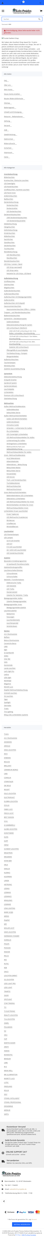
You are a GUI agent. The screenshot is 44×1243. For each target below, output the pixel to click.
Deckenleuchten (12, 205)
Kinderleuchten (9, 233)
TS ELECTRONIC (9, 1011)
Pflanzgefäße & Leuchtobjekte (17, 350)
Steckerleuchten (10, 246)
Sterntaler (7, 705)
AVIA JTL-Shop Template (29, 1235)
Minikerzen (11, 520)
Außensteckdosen (13, 322)
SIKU (5, 1035)
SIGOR (6, 995)
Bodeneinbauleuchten (12, 315)
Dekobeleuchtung (10, 224)
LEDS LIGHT (8, 987)
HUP (5, 1039)
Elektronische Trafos (14, 583)
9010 (5, 754)
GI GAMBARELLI (9, 825)
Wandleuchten (12, 258)
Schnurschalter (12, 576)
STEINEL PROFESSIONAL (12, 1102)
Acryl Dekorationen (13, 458)
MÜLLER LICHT (9, 928)
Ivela (5, 662)
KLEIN (6, 837)
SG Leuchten (8, 696)
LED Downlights (9, 183)
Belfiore (7, 637)
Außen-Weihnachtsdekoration (14, 406)
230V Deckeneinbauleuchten (17, 218)
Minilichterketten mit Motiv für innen (20, 505)
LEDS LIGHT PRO (10, 983)
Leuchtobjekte (9, 389)
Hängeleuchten (9, 227)
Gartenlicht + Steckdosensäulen (15, 319)
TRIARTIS (7, 991)
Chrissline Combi (13, 425)
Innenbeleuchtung (10, 174)
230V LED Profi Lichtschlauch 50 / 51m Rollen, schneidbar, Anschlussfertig (22, 332)
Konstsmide (8, 665)
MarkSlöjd (7, 681)
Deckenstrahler (12, 208)
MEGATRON (8, 853)
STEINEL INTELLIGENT (11, 1098)
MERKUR (7, 1110)
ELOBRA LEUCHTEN (11, 801)
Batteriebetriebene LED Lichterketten (20, 495)
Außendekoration (13, 409)
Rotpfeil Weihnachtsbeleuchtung (16, 690)
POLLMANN (8, 1027)
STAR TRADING (9, 1003)
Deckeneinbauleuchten (12, 214)
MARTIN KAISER (9, 1043)
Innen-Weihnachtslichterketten (15, 492)
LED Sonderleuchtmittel (15, 553)
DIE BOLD (7, 785)
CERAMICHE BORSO (11, 770)
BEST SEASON (9, 817)
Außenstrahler (9, 300)
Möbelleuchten (9, 236)
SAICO (6, 972)
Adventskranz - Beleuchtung (17, 464)
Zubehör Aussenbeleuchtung (14, 369)
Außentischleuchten (11, 359)
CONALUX (7, 778)
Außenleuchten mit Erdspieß (14, 303)
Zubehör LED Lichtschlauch (19, 347)
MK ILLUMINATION (10, 1075)
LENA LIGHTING (9, 908)
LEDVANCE (8, 896)
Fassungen (10, 617)
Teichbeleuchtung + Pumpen (17, 353)
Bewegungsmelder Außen (13, 598)
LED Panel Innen (10, 193)
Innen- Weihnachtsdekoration (14, 455)
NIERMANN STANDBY (11, 936)
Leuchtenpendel (12, 623)
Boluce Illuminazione (11, 640)
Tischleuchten (9, 249)
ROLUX (6, 1090)
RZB (5, 968)
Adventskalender (13, 461)
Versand (34, 1219)
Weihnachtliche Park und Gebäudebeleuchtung (16, 448)
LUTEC (6, 1082)
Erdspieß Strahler (10, 380)
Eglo (5, 650)
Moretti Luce (8, 687)
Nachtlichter (8, 239)
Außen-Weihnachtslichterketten (15, 416)
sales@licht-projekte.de (18, 1189)
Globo (6, 656)
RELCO (6, 956)
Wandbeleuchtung (10, 252)
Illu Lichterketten (13, 431)
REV (5, 960)
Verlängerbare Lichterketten (17, 444)
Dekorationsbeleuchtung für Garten (19, 325)
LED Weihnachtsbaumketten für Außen (20, 437)
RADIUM (7, 952)
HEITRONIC (8, 884)
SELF (5, 1094)
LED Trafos (10, 589)
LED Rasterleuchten (11, 187)
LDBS (6, 1063)
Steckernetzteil (12, 592)
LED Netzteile (11, 586)
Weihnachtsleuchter (14, 486)
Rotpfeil (7, 920)
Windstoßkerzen (12, 527)
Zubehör (7, 558)
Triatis (6, 709)
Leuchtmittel (8, 531)
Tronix (6, 734)
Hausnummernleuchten (12, 306)
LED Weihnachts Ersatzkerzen (17, 517)
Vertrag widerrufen (22, 1224)
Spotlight (7, 702)
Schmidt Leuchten (10, 693)
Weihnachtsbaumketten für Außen (19, 452)
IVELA (6, 865)
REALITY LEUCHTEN (11, 1015)
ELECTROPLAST (9, 797)
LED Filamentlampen (11, 534)
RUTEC (6, 964)
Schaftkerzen (11, 523)
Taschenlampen (9, 363)
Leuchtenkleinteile (13, 620)
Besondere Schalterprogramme (15, 561)
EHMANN (7, 758)
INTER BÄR (8, 861)
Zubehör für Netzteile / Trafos (17, 595)
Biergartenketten (13, 356)
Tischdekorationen (13, 483)
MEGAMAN (8, 857)
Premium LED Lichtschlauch (14, 395)
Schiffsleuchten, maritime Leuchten (16, 190)
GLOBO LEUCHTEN (10, 829)
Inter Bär (7, 659)
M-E (5, 1067)
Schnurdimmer (12, 573)
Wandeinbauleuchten (12, 261)
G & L (6, 821)
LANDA (6, 880)
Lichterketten (8, 392)
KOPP (6, 841)
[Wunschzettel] (40, 3)
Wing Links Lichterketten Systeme (16, 715)
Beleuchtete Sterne (13, 471)
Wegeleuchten (9, 288)
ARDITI (6, 1047)
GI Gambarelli (9, 653)
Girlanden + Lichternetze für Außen (19, 428)
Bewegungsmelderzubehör (16, 608)
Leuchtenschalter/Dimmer (13, 570)
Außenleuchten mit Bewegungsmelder (18, 297)
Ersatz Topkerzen (13, 514)
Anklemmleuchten (10, 196)
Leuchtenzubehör (10, 611)
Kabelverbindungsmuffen (13, 567)
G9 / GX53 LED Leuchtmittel (16, 550)
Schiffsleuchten (9, 281)
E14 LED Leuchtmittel (14, 547)
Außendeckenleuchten (12, 291)
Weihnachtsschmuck (14, 489)
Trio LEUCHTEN (9, 1019)
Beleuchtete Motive (13, 468)
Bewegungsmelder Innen (13, 604)
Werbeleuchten (9, 366)
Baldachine (11, 614)
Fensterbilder (11, 474)
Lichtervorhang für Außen (16, 440)
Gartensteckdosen (10, 386)
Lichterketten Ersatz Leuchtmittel (16, 511)
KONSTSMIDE (9, 833)
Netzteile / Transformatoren (14, 580)
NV (5, 1031)
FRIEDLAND (8, 1086)
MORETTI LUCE (9, 1078)
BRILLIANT (7, 766)
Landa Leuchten (9, 668)
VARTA (6, 1114)
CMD (5, 646)
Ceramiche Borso (10, 643)
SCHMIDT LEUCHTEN (11, 849)
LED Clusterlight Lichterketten (17, 434)
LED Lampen (8, 538)
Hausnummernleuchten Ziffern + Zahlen (21, 309)
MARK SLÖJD (8, 912)
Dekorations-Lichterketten (16, 499)
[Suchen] (40, 19)
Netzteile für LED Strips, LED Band (19, 273)
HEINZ (6, 845)
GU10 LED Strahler (13, 541)
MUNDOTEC (8, 1055)
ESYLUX (6, 805)
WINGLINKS (8, 900)
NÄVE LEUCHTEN (10, 932)
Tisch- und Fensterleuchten (16, 480)
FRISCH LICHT (9, 813)
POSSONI (7, 948)
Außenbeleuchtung (11, 278)
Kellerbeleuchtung (10, 230)
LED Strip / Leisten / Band (13, 264)
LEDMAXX (7, 892)
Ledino (6, 674)
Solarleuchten (9, 284)
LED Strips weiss (12, 270)
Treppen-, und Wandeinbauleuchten (17, 312)
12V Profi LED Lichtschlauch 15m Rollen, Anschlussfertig (23, 337)
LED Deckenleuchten (14, 211)
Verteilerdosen (12, 626)
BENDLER (7, 1059)
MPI (5, 924)
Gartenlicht (8, 374)
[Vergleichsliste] (21, 3)
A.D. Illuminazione (10, 634)
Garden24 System (10, 383)
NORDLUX (7, 940)
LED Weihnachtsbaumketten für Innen (20, 502)
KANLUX (7, 869)
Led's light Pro (9, 671)
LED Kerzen (11, 477)
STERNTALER (8, 782)
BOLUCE (7, 762)
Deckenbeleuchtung (11, 202)
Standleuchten (9, 242)
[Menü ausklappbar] (3, 11)
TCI (5, 1007)
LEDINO (7, 888)
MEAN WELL (8, 1071)
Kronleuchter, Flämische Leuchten (16, 180)
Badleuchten (8, 199)
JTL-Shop (18, 1235)
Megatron (7, 684)
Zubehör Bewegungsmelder (16, 601)
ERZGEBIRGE (8, 1106)
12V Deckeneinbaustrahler (16, 221)
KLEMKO (7, 873)
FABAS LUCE (8, 809)
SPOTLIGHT (8, 999)
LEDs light (7, 678)
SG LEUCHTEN (9, 979)
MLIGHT (7, 789)
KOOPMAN (8, 877)
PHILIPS (6, 944)
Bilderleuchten (9, 177)
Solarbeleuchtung (10, 398)
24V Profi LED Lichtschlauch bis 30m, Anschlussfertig (22, 343)
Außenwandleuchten (11, 294)
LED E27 (9, 544)
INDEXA (6, 1051)
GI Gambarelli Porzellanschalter (18, 564)
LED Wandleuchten (13, 255)
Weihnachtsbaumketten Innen (17, 508)
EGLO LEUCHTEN (10, 793)
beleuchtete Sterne (13, 413)
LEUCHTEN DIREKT (10, 976)
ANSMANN (8, 742)
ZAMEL (6, 1023)
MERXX (6, 916)
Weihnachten (9, 403)
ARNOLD (7, 746)
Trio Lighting (8, 712)
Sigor (6, 699)
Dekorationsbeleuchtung (13, 377)
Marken (7, 631)
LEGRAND (7, 904)
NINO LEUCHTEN (10, 750)
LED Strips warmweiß (14, 267)
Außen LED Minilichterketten (17, 419)
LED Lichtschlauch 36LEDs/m (17, 328)
